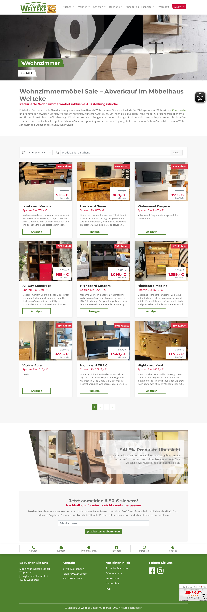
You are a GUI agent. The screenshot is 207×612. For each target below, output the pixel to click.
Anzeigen (36, 231)
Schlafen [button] (98, 6)
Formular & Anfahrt (117, 568)
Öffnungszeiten (114, 573)
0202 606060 (79, 573)
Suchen (176, 152)
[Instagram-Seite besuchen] (160, 572)
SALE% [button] (178, 6)
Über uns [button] (114, 6)
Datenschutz (113, 583)
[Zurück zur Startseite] (38, 7)
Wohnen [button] (83, 6)
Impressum (112, 578)
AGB (108, 588)
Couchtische (179, 110)
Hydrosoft (163, 6)
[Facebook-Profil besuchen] (152, 572)
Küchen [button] (67, 6)
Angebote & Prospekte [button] (139, 6)
